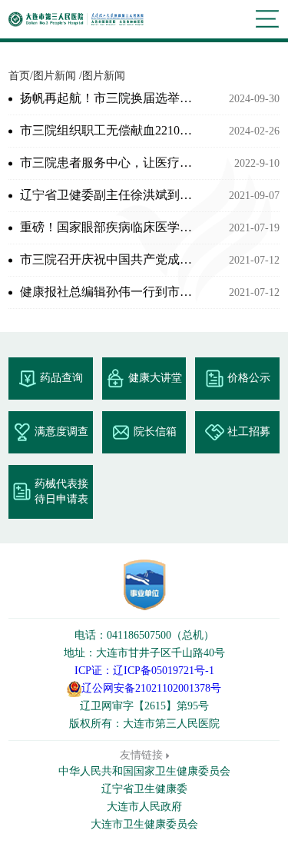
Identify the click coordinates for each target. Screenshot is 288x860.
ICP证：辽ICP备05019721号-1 (144, 670)
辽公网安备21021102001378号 (151, 688)
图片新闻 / (57, 75)
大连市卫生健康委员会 (144, 824)
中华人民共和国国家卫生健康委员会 (144, 771)
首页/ (20, 75)
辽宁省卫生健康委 (144, 789)
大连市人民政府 (144, 806)
